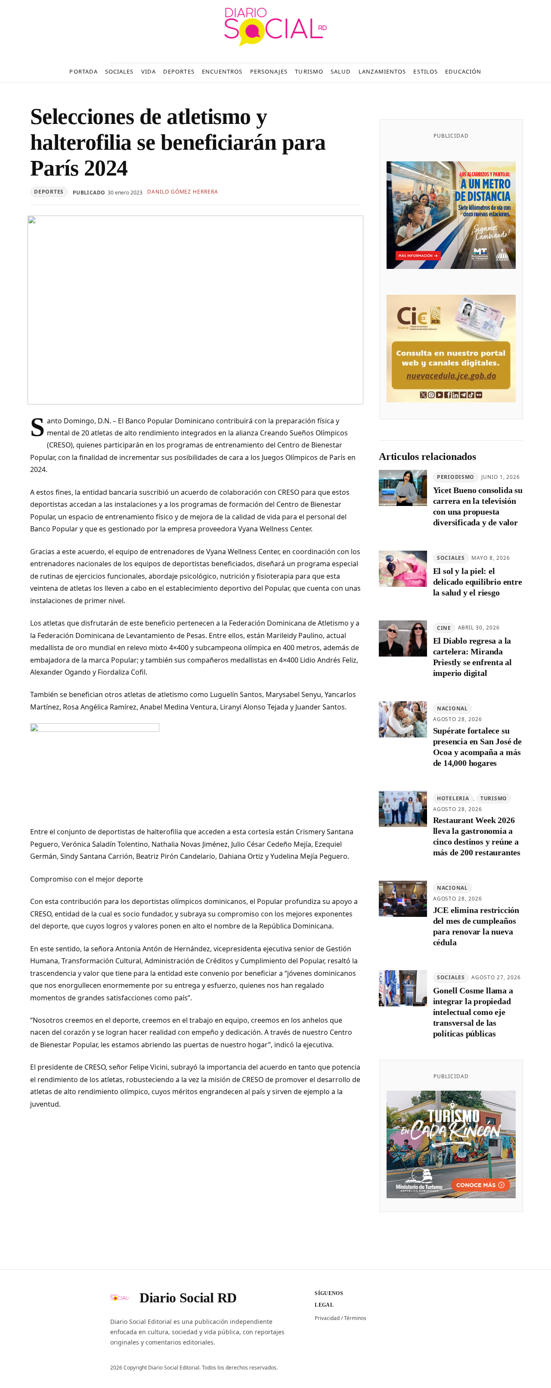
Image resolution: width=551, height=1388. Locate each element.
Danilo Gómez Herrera (182, 191)
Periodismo (455, 477)
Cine (444, 628)
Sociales (451, 558)
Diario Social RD (188, 1297)
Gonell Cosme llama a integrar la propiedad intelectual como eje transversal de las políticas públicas (473, 1012)
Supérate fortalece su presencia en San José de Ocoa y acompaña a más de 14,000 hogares (477, 747)
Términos (355, 1318)
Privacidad (327, 1318)
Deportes (49, 191)
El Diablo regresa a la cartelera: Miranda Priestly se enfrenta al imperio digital (472, 657)
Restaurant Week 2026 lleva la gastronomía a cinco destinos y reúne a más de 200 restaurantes (476, 836)
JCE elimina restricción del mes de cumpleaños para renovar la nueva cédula (476, 926)
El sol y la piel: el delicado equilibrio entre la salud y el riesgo (477, 581)
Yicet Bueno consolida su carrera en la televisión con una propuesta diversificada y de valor (478, 506)
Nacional (452, 709)
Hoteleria (453, 798)
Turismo (493, 798)
